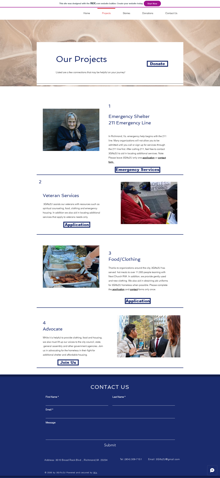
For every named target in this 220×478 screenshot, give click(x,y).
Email (49, 409)
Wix (95, 472)
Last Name (118, 397)
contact (134, 289)
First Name (51, 397)
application (148, 157)
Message (51, 422)
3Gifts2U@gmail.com (168, 459)
